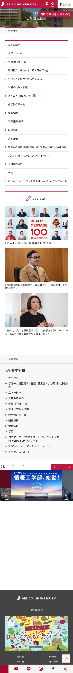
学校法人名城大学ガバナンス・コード (27, 78)
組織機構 (13, 113)
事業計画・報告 (16, 121)
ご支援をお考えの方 (57, 14)
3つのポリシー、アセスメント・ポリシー (29, 155)
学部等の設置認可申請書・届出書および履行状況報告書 (37, 147)
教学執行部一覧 (16, 104)
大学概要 (13, 31)
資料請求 (35, 609)
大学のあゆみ (15, 53)
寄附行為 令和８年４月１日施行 (26, 70)
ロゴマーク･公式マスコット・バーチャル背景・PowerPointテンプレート (34, 438)
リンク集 (20, 661)
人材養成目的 (15, 164)
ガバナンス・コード (19, 452)
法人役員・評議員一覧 (19, 96)
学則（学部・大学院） (18, 87)
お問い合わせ (52, 661)
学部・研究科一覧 (17, 61)
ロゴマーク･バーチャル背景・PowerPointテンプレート (37, 181)
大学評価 (13, 138)
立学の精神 (14, 44)
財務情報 (13, 130)
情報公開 (20, 656)
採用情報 (52, 656)
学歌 (10, 172)
